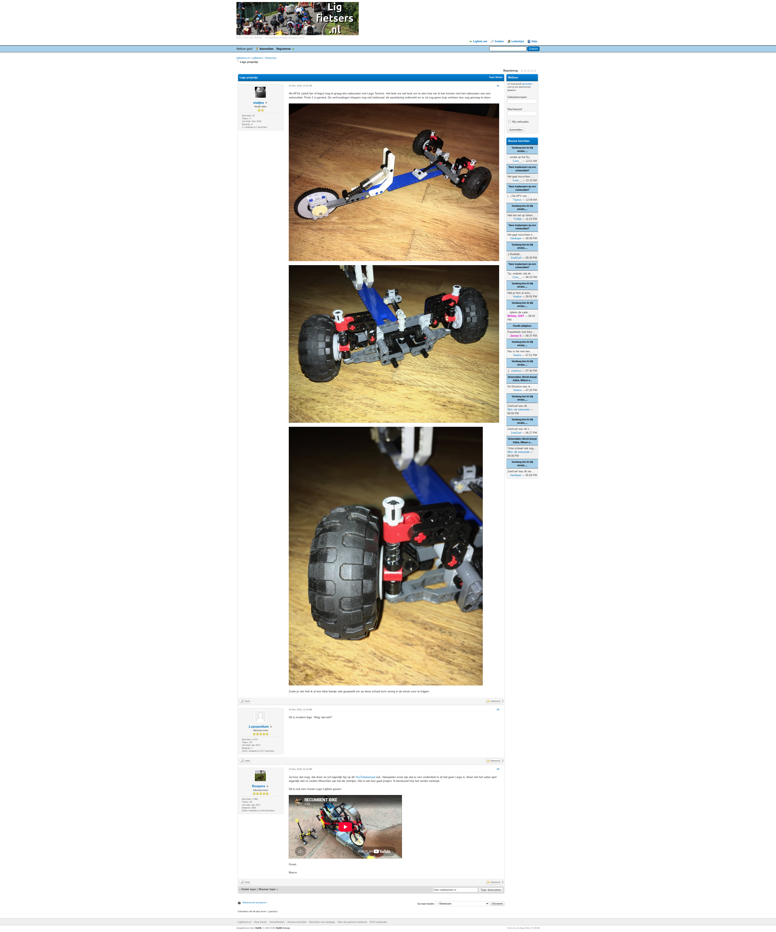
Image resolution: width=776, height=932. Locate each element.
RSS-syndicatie (378, 922)
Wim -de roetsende (518, 409)
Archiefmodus (277, 922)
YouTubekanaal (365, 777)
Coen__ (517, 160)
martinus (516, 370)
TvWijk (517, 218)
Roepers (258, 786)
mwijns (258, 102)
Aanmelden (266, 48)
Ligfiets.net (480, 41)
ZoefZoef (516, 257)
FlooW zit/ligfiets (522, 326)
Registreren (283, 48)
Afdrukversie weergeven (254, 902)
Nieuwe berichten (297, 922)
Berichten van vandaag (322, 922)
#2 (498, 709)
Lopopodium (259, 726)
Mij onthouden (520, 121)
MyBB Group (283, 928)
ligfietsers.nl (243, 58)
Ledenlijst (517, 41)
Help (534, 41)
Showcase (270, 58)
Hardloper (515, 238)
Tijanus (517, 199)
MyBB (258, 928)
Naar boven (260, 922)
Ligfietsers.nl (244, 922)
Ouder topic (248, 889)
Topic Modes (496, 77)
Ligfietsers (257, 58)
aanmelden (527, 84)
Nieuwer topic (267, 889)
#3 (498, 769)
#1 (498, 85)
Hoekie (517, 296)
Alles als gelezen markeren (352, 922)
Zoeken (499, 41)
